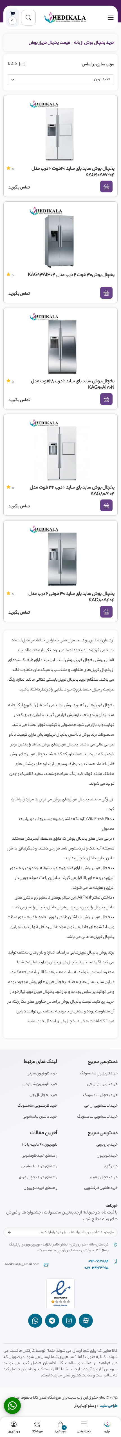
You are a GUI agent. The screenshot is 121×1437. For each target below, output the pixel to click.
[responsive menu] (110, 17)
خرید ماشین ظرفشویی (101, 1188)
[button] (28, 18)
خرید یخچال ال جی (43, 1095)
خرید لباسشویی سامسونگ (97, 1117)
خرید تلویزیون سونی (42, 1073)
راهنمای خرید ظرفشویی (39, 1156)
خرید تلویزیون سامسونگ (99, 1073)
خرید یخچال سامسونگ (100, 1095)
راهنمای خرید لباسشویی (39, 1166)
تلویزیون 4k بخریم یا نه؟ (39, 1145)
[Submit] (9, 1232)
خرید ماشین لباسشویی (40, 1117)
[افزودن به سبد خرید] (106, 186)
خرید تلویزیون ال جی (102, 1084)
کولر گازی (111, 1166)
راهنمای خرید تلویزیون (40, 1188)
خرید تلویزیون (107, 1156)
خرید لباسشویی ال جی (101, 1106)
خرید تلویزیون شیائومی (40, 1084)
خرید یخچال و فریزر (104, 1177)
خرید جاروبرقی (107, 1145)
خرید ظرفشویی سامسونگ (37, 1106)
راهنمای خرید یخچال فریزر (38, 1177)
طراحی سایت (109, 1406)
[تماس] (12, 1405)
